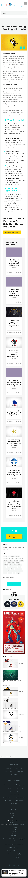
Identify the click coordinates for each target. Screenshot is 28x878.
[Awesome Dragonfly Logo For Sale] (11, 663)
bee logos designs (19, 558)
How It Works (19, 768)
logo (19, 566)
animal (5, 556)
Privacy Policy (19, 771)
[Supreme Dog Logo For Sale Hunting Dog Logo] (11, 703)
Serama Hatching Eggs (14, 857)
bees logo (6, 560)
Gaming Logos (8, 787)
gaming (14, 564)
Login (22, 3)
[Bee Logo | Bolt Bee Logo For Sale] (11, 691)
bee (12, 558)
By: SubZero (10, 272)
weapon (18, 573)
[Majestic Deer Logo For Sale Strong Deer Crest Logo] (11, 714)
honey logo (14, 566)
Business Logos (13, 547)
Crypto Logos (20, 800)
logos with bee (7, 570)
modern (13, 570)
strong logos (19, 570)
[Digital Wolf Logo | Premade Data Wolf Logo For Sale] (11, 726)
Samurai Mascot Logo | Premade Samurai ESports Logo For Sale (16, 873)
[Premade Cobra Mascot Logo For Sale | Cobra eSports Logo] (11, 675)
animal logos (11, 556)
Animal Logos (8, 784)
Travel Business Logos (14, 794)
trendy (10, 573)
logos (12, 568)
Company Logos (20, 784)
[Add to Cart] (20, 272)
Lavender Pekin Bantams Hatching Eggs (14, 844)
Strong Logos (6, 549)
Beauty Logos (8, 797)
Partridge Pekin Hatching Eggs (14, 850)
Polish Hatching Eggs (14, 847)
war (14, 573)
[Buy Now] (18, 272)
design (17, 562)
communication (11, 562)
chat (5, 562)
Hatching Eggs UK (21, 838)
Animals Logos (6, 547)
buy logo (16, 560)
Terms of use (8, 771)
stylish (5, 573)
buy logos (21, 560)
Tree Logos (8, 800)
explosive (6, 564)
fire (10, 564)
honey (9, 566)
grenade (20, 564)
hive (5, 566)
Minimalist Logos (15, 791)
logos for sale (18, 568)
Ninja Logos (14, 803)
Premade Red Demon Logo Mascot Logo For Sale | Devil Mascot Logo (14, 504)
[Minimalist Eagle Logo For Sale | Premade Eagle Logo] (11, 737)
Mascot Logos (21, 787)
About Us (8, 768)
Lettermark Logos (21, 797)
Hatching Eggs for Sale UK (6, 824)
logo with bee (6, 568)
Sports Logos (21, 547)
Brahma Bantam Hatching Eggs (14, 853)
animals (17, 556)
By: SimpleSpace (11, 302)
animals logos (7, 558)
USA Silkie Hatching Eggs (13, 820)
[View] (17, 272)
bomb (11, 560)
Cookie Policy (14, 774)
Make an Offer (14, 584)
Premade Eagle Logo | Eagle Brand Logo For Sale (14, 413)
